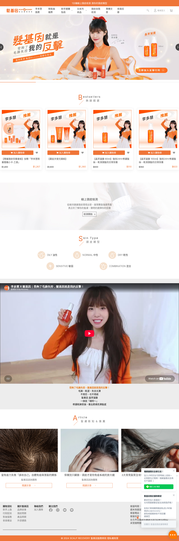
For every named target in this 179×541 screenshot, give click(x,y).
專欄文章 (109, 10)
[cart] (171, 10)
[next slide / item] (175, 47)
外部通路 (21, 520)
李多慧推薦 (38, 10)
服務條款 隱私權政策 (107, 538)
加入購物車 (19, 152)
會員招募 (120, 10)
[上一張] (3, 47)
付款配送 (7, 513)
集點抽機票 (51, 10)
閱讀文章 (26, 485)
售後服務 (7, 516)
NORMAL (90, 255)
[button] (159, 10)
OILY (52, 255)
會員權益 (7, 520)
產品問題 (21, 516)
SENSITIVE (64, 266)
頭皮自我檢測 (95, 10)
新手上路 (7, 509)
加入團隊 (38, 509)
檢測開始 (90, 214)
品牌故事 (21, 509)
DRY (123, 255)
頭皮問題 (21, 513)
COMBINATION (120, 266)
